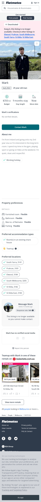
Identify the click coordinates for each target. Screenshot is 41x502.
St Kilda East (28, 37)
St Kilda (18, 37)
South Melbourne (27, 34)
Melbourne (24, 409)
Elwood (7, 34)
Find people (13, 18)
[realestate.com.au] (7, 446)
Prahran (14, 34)
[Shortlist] (36, 43)
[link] (20, 409)
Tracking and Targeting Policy (14, 490)
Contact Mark (20, 127)
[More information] (15, 248)
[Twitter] (16, 439)
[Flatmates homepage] (13, 2)
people (7, 409)
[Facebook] (3, 439)
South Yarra (9, 37)
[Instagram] (9, 439)
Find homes (27, 18)
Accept (20, 497)
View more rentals (13, 402)
